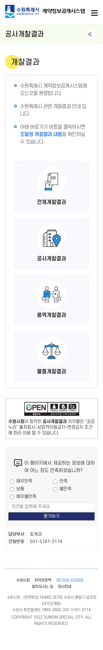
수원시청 (23, 580)
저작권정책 (42, 580)
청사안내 (64, 586)
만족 (64, 481)
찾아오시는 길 (42, 586)
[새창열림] (51, 410)
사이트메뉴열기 (94, 13)
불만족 (66, 488)
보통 (20, 488)
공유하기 (90, 34)
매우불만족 (26, 496)
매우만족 (24, 481)
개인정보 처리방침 (70, 580)
